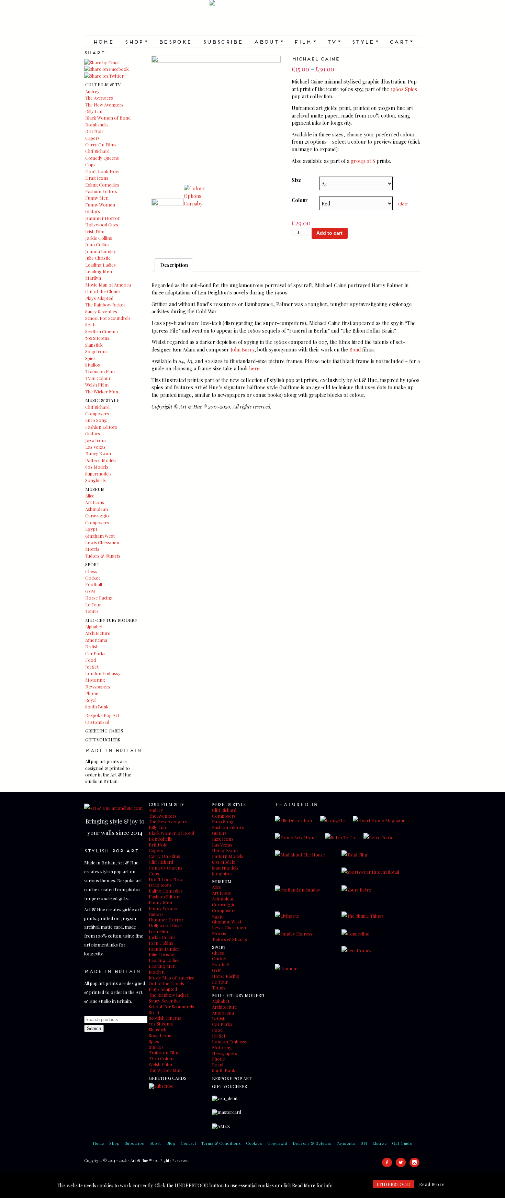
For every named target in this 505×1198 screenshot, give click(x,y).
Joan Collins (97, 244)
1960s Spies (404, 89)
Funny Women (100, 205)
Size (296, 180)
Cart (401, 41)
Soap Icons (96, 351)
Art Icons (94, 502)
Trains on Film (100, 371)
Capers (92, 138)
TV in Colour (98, 378)
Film (305, 41)
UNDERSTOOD (394, 1184)
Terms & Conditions (221, 1143)
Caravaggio (97, 515)
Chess (91, 571)
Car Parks (95, 653)
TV (333, 41)
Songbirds (95, 480)
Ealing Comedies (102, 185)
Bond (355, 349)
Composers (97, 413)
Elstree (379, 1143)
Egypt (91, 529)
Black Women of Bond (108, 118)
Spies (90, 358)
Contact (188, 1143)
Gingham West (100, 536)
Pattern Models (100, 460)
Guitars (92, 211)
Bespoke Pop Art (102, 715)
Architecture (97, 633)
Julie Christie (98, 258)
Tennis (92, 611)
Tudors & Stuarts (102, 556)
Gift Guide (402, 1143)
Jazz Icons (95, 440)
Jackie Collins (98, 238)
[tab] (174, 264)
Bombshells (97, 124)
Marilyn (93, 278)
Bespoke (175, 41)
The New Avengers (104, 105)
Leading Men (98, 271)
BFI (363, 1143)
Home (103, 41)
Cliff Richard (97, 151)
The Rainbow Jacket (105, 304)
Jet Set (92, 667)
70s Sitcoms (97, 338)
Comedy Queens (102, 158)
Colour (300, 200)
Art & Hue (252, 17)
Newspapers (97, 687)
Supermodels (98, 474)
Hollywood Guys (101, 224)
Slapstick (94, 345)
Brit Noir (94, 131)
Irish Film (94, 231)
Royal (91, 700)
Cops (90, 164)
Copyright (277, 1143)
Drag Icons (96, 178)
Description (174, 264)
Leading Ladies (100, 265)
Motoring (95, 680)
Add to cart (329, 233)
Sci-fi (90, 324)
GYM (90, 591)
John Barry (242, 349)
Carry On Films (100, 144)
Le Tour (93, 604)
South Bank (97, 706)
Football (93, 584)
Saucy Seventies (101, 311)
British (92, 646)
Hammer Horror (102, 218)
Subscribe (223, 41)
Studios (92, 365)
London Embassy (103, 673)
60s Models (96, 467)
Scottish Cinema (101, 331)
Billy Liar (94, 111)
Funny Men (97, 198)
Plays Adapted (99, 298)
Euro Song (96, 420)
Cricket (92, 578)
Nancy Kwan (98, 453)
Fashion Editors (101, 191)
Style (364, 41)
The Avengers (99, 98)
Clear (403, 203)
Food (90, 660)
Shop (135, 41)
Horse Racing (99, 598)
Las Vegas (95, 447)
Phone (91, 693)
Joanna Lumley (100, 251)
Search (94, 1028)
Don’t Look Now (102, 171)
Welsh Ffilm (97, 385)
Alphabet (94, 626)
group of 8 (363, 160)
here (254, 368)
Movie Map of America (108, 285)
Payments (345, 1143)
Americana (96, 640)
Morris (92, 549)
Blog (171, 1143)
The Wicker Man (101, 391)
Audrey (92, 91)
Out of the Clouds (103, 291)
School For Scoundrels (108, 318)
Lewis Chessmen (102, 542)
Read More (432, 1184)
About (268, 41)
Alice (89, 496)
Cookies (254, 1143)
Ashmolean (96, 509)
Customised (97, 722)
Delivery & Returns (312, 1143)
